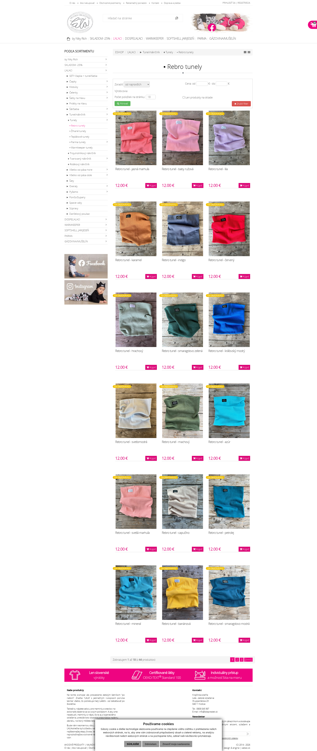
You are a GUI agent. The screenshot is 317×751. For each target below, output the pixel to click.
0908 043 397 (202, 708)
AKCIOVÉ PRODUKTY (74, 744)
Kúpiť (152, 185)
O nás (72, 3)
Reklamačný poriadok (136, 3)
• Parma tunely (78, 142)
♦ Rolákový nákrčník (78, 164)
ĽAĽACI (117, 38)
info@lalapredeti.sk (208, 711)
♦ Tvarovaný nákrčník (79, 158)
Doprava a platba (172, 3)
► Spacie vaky (74, 202)
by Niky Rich (79, 38)
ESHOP (119, 52)
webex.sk (246, 748)
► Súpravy (72, 208)
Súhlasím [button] (133, 744)
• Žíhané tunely (78, 131)
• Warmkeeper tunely (81, 147)
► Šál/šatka (72, 109)
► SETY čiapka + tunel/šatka (81, 75)
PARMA (201, 38)
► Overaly (72, 186)
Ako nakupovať (87, 3)
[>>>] (248, 659)
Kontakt (155, 3)
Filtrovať (123, 103)
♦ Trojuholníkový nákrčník (82, 153)
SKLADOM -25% (100, 38)
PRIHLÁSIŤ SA (229, 2)
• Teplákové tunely (79, 136)
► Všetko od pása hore (79, 169)
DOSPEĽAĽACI (134, 38)
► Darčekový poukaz (78, 213)
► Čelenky (72, 92)
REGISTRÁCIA (244, 2)
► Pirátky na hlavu (76, 103)
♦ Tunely (72, 120)
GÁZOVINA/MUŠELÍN (222, 38)
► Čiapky (71, 81)
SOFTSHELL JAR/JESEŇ (180, 38)
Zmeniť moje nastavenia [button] (176, 744)
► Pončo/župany (75, 197)
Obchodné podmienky (110, 3)
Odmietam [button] (151, 744)
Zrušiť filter (242, 103)
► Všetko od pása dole (79, 175)
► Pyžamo (72, 191)
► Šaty (70, 180)
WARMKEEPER (154, 38)
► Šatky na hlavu (75, 98)
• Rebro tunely (77, 125)
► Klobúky (72, 87)
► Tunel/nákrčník (75, 114)
